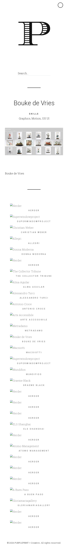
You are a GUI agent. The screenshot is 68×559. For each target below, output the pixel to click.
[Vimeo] (39, 64)
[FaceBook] (32, 64)
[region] (34, 141)
